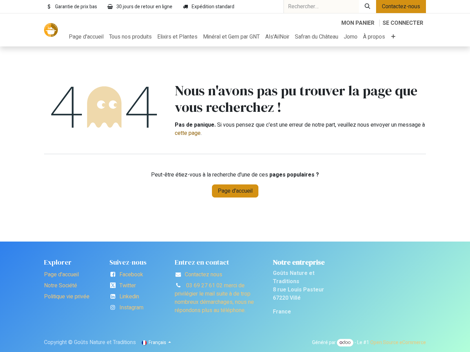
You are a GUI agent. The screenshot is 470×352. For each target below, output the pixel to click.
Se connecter (403, 23)
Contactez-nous (401, 6)
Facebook (131, 274)
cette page (188, 133)
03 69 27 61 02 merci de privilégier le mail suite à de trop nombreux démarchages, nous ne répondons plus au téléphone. (214, 297)
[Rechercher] (367, 6)
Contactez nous (203, 274)
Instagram (131, 307)
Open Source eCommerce (398, 342)
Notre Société (60, 285)
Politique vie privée (66, 296)
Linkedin (129, 296)
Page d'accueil (235, 191)
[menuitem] (86, 37)
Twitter (127, 285)
